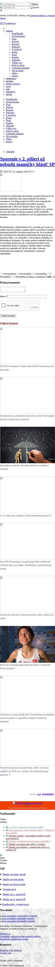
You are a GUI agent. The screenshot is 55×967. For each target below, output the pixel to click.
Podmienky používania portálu (14, 939)
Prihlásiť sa (5, 933)
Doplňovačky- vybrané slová (15, 904)
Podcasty (16, 47)
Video (14, 73)
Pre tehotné (29, 918)
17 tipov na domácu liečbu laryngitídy (26, 827)
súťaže (9, 94)
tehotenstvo (11, 78)
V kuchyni (17, 49)
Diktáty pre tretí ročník (13, 879)
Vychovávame (18, 36)
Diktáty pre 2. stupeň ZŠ (14, 899)
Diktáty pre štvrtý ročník (14, 884)
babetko (9, 81)
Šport (14, 54)
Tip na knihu (17, 70)
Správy (15, 76)
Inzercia (17, 950)
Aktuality (10, 151)
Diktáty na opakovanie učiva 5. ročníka (26, 844)
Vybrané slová (9, 889)
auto (8, 89)
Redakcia (4, 950)
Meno (3, 296)
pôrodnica (10, 91)
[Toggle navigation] (1, 23)
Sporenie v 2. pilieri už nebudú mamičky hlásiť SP (27, 161)
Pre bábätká (29, 921)
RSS (11, 950)
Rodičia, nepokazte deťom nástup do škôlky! (29, 841)
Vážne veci (17, 62)
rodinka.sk (11, 23)
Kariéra (15, 57)
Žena (14, 39)
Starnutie (16, 60)
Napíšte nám (6, 953)
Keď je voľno (18, 65)
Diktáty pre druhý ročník (14, 874)
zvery (8, 86)
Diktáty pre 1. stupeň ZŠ (14, 894)
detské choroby (13, 84)
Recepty (15, 44)
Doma (14, 52)
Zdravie (15, 41)
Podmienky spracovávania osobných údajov (20, 936)
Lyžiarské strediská (20, 68)
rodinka (9, 31)
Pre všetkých (31, 916)
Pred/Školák (17, 33)
